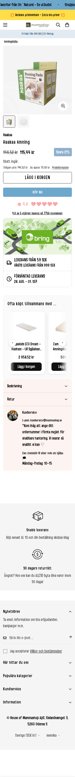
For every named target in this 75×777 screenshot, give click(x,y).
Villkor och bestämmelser (46, 651)
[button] (67, 25)
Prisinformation (60, 167)
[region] (38, 342)
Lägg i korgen (26, 367)
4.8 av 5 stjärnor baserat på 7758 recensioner (37, 213)
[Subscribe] (67, 636)
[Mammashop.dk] (37, 24)
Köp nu (37, 192)
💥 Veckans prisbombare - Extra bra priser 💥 (37, 15)
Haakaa (7, 135)
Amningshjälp (11, 41)
